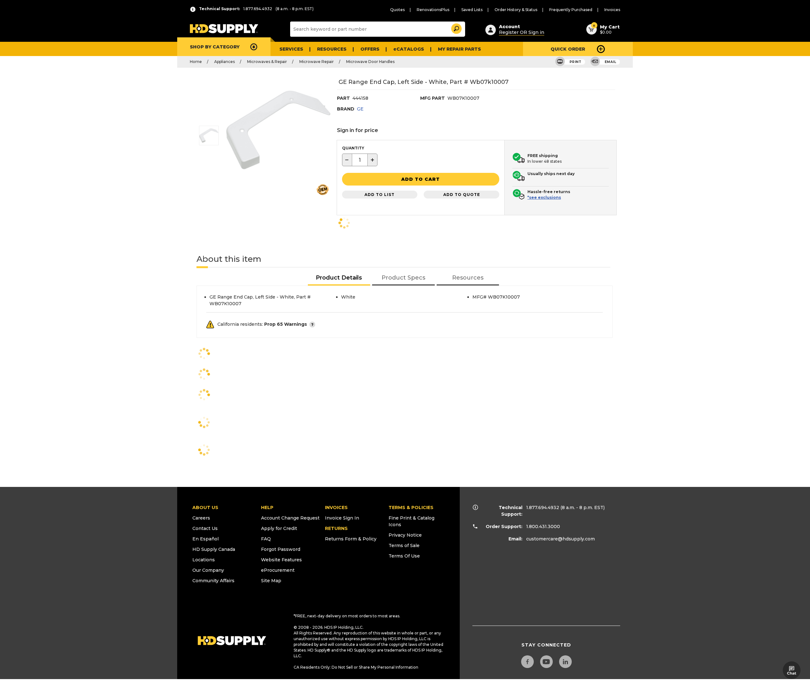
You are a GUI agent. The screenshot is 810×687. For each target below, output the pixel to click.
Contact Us (205, 528)
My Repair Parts (459, 49)
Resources (331, 49)
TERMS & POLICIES (411, 507)
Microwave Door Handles (370, 61)
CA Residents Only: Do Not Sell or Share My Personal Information (356, 667)
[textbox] (360, 160)
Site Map (271, 580)
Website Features (281, 560)
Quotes (397, 9)
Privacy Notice (405, 535)
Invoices (612, 9)
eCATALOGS (408, 49)
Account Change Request (290, 518)
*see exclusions (544, 197)
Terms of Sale (404, 545)
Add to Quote (461, 194)
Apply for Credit (279, 528)
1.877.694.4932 (542, 507)
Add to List (379, 194)
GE (360, 109)
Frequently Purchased (570, 9)
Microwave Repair (316, 61)
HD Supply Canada (213, 549)
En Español (205, 539)
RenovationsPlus (433, 9)
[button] (456, 27)
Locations (203, 560)
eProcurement (278, 570)
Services (291, 49)
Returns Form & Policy (351, 539)
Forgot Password (280, 549)
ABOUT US (205, 507)
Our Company (208, 570)
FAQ (266, 539)
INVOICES (336, 507)
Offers (369, 49)
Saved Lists (472, 9)
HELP (267, 507)
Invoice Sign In (342, 518)
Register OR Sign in (521, 32)
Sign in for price (357, 130)
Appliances (224, 61)
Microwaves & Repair (267, 61)
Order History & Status (516, 9)
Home (196, 61)
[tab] (339, 278)
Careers (201, 518)
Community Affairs (213, 580)
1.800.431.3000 (543, 526)
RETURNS (336, 528)
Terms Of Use (404, 556)
